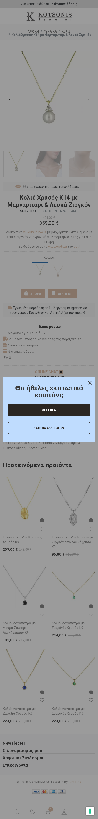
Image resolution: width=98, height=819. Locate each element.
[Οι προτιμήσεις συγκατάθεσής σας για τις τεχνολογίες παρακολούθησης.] (90, 811)
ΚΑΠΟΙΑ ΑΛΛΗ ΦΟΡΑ (49, 428)
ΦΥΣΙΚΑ (49, 410)
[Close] (89, 382)
